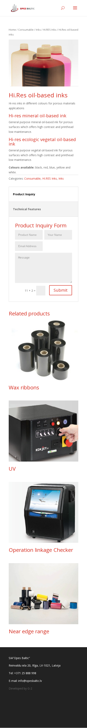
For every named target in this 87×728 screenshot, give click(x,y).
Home (12, 29)
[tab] (43, 194)
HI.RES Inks (49, 29)
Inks (38, 29)
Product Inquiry (24, 194)
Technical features (27, 209)
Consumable (26, 29)
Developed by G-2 (20, 688)
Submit (61, 290)
